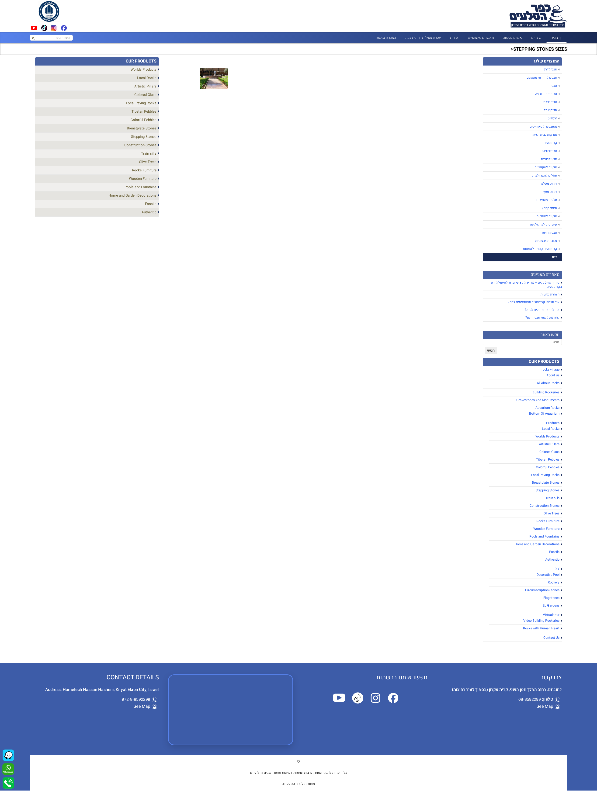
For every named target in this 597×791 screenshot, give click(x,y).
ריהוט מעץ (550, 191)
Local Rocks (550, 428)
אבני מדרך (550, 69)
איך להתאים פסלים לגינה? (542, 309)
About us (552, 375)
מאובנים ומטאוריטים (543, 126)
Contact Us (551, 637)
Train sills (552, 498)
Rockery (553, 582)
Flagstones (551, 597)
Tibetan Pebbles (547, 459)
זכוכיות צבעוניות (546, 240)
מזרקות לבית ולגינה (544, 134)
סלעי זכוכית (549, 159)
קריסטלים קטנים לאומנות (540, 248)
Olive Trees (551, 513)
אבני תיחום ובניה (546, 93)
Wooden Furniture (546, 528)
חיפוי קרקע (549, 208)
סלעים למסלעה (547, 216)
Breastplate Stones (545, 482)
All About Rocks (548, 383)
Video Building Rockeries (541, 620)
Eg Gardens (551, 605)
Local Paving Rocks (545, 474)
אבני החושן (549, 232)
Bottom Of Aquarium (544, 413)
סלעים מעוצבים (546, 200)
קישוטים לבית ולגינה (543, 224)
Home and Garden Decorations (537, 544)
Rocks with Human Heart (541, 628)
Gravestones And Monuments (537, 400)
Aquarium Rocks (547, 407)
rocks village (550, 369)
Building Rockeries (545, 392)
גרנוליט (552, 118)
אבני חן (552, 85)
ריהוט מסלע (549, 183)
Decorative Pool (548, 574)
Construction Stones (544, 505)
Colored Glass (549, 451)
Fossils (554, 551)
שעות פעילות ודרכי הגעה (423, 37)
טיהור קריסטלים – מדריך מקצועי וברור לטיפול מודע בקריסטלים (526, 284)
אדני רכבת (550, 102)
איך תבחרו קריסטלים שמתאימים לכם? (533, 302)
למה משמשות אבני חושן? (542, 317)
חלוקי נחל (550, 110)
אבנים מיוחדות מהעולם (542, 77)
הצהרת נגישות (386, 37)
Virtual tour (551, 614)
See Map (545, 706)
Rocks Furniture (547, 521)
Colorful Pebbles (547, 467)
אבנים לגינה (549, 151)
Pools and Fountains (544, 536)
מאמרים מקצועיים (481, 37)
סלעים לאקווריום (546, 167)
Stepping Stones (547, 490)
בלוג (554, 257)
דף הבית (556, 37)
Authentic (552, 559)
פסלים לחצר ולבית (544, 175)
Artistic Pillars (549, 444)
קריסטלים (550, 142)
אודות (454, 37)
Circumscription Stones (542, 590)
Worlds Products (547, 436)
